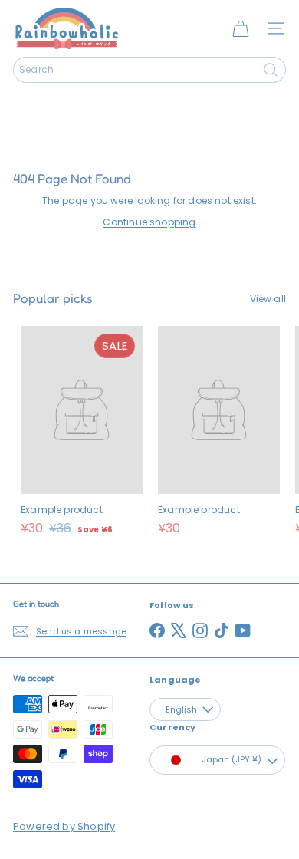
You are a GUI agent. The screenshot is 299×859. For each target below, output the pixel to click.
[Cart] (240, 28)
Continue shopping (149, 222)
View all (268, 298)
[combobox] (149, 70)
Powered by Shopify (64, 826)
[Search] (270, 70)
